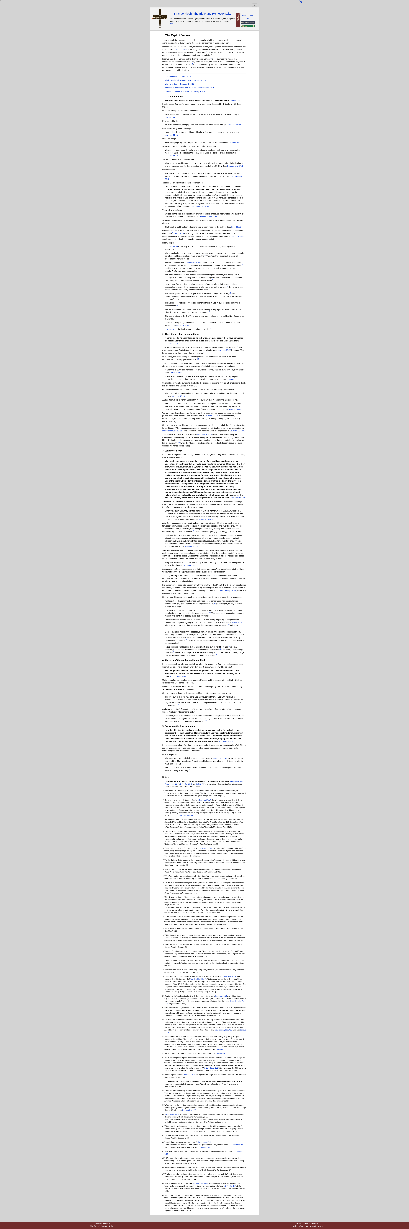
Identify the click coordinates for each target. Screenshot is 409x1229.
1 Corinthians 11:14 (211, 1068)
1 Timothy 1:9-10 (198, 92)
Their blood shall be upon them (178, 80)
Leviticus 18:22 (187, 76)
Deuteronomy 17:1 (235, 166)
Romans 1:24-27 (189, 1075)
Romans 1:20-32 (187, 84)
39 (189, 770)
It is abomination (172, 76)
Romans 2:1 (237, 622)
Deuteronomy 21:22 (227, 591)
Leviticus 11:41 (235, 142)
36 (178, 705)
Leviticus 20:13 (180, 50)
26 (214, 575)
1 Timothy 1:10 (230, 1186)
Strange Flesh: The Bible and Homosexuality (202, 13)
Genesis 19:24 (178, 396)
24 (179, 442)
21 (198, 359)
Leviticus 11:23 (171, 135)
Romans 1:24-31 (172, 1114)
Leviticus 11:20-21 (206, 848)
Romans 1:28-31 (192, 546)
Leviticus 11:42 (171, 156)
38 (182, 763)
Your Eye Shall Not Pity (187, 815)
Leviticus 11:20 (234, 125)
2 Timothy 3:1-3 (186, 784)
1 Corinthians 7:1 (204, 1142)
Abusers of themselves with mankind (180, 88)
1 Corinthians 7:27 (205, 1147)
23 (243, 430)
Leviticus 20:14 (176, 373)
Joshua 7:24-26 (235, 409)
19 (237, 347)
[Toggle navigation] (254, 5)
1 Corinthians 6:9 (220, 758)
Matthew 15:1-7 (204, 434)
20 (203, 352)
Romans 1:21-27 (206, 519)
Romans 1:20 (187, 1110)
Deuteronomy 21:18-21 (172, 431)
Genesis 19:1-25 (236, 781)
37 (206, 721)
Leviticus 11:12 (171, 117)
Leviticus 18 (179, 233)
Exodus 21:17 (222, 1053)
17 (170, 1032)
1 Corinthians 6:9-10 (206, 88)
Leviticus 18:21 (193, 263)
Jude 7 (172, 24)
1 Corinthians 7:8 (236, 1145)
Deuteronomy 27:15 (208, 217)
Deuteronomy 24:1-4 (200, 206)
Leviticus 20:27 (233, 379)
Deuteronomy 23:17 (171, 784)
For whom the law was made (177, 92)
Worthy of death (172, 84)
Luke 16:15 (236, 227)
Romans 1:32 (189, 565)
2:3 (195, 1110)
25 (193, 531)
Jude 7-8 (199, 784)
